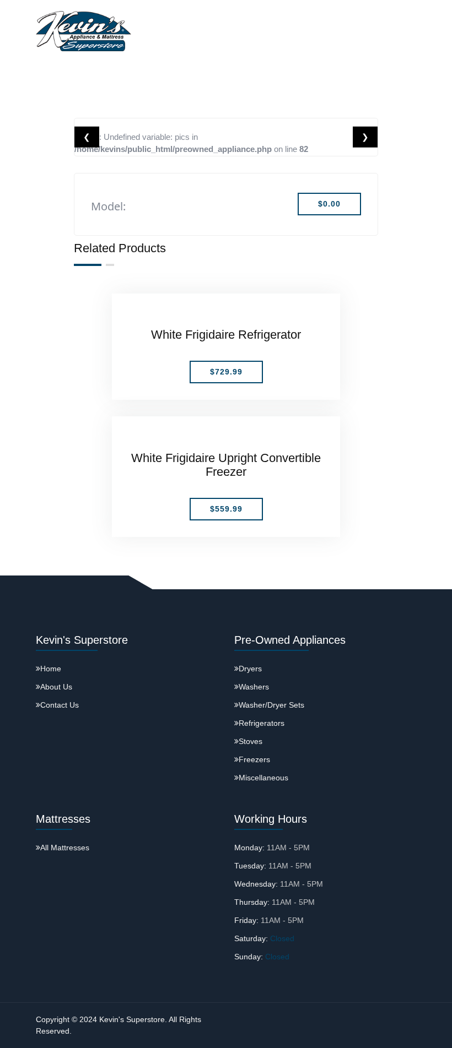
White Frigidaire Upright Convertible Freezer (226, 465)
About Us (56, 686)
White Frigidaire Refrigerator (226, 334)
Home (50, 668)
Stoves (250, 741)
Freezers (254, 759)
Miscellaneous (263, 777)
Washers (254, 686)
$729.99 (226, 371)
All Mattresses (64, 847)
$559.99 (226, 508)
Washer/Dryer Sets (271, 705)
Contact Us (59, 705)
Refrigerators (261, 723)
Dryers (250, 668)
